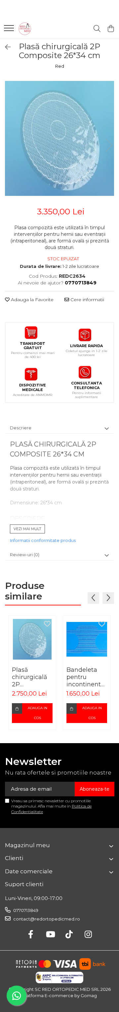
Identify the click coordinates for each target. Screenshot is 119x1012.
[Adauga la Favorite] (47, 624)
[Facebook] (31, 935)
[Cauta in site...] (97, 29)
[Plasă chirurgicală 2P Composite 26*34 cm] (59, 138)
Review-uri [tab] (24, 554)
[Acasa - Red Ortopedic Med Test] (24, 28)
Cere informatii (86, 300)
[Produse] (9, 28)
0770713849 (25, 910)
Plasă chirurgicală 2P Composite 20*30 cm (29, 677)
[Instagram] (88, 935)
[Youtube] (50, 935)
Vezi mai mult (27, 528)
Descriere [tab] (20, 427)
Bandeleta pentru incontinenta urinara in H (85, 677)
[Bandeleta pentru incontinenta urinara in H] (86, 639)
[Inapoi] (5, 47)
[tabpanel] (59, 138)
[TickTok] (69, 935)
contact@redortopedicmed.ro (46, 919)
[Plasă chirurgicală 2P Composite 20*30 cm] (32, 639)
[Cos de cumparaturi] (110, 29)
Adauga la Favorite (32, 300)
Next (108, 145)
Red (59, 66)
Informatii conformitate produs (43, 540)
